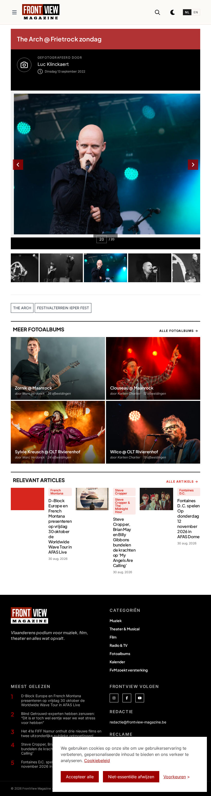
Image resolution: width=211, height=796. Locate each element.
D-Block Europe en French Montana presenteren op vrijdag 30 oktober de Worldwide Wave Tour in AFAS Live (53, 700)
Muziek (116, 620)
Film (113, 637)
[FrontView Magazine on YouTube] (139, 698)
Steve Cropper (121, 491)
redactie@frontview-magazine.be (138, 722)
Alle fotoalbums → (178, 331)
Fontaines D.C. (186, 491)
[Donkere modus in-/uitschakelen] (173, 12)
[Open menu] (14, 12)
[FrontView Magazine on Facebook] (126, 698)
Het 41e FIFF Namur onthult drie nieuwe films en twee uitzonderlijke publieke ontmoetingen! (61, 733)
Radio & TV (119, 645)
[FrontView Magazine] (29, 615)
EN (196, 12)
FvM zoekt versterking (129, 670)
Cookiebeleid (97, 760)
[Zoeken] (157, 12)
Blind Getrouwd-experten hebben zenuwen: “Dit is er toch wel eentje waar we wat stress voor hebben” (58, 718)
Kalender (117, 661)
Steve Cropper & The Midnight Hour (122, 506)
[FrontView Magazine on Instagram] (114, 698)
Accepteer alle (80, 776)
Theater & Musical (124, 628)
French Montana (56, 491)
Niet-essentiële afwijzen (131, 776)
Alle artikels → (182, 481)
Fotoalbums (120, 653)
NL (187, 12)
